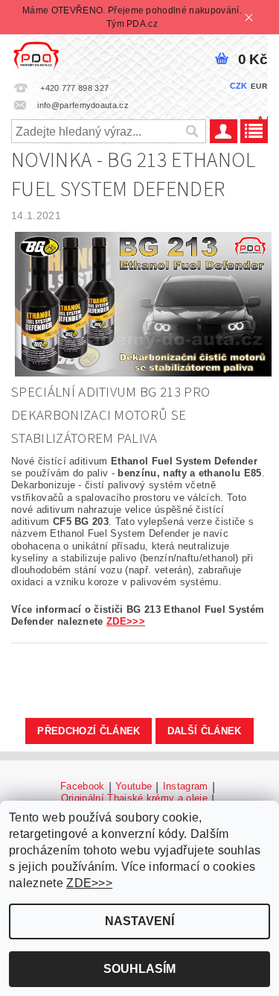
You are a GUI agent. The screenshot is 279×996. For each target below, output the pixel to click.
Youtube (133, 786)
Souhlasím (139, 968)
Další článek (204, 731)
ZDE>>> (125, 621)
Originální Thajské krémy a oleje (134, 798)
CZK (239, 85)
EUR (259, 86)
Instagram (185, 786)
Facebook (82, 786)
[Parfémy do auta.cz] (36, 53)
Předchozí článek (88, 731)
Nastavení (139, 921)
